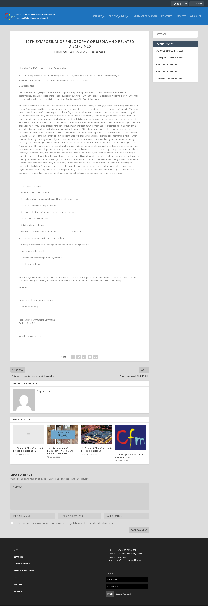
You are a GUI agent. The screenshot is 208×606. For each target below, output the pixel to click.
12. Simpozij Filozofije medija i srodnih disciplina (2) (28, 449)
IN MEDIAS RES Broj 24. (166, 71)
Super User (69, 51)
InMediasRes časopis (145, 16)
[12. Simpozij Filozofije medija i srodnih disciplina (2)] (28, 434)
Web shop (196, 16)
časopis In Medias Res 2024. (168, 78)
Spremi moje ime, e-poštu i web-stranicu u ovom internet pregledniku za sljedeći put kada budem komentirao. (64, 523)
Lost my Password (123, 594)
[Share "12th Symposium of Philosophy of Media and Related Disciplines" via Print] (95, 357)
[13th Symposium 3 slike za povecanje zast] (130, 437)
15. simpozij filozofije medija (169, 57)
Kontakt (166, 16)
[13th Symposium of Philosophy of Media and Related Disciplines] (62, 434)
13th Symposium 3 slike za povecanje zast (129, 455)
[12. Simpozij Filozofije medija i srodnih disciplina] (96, 434)
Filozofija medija (119, 16)
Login (110, 594)
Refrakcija (99, 16)
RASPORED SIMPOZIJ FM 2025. (169, 50)
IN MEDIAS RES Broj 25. (166, 64)
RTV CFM (181, 16)
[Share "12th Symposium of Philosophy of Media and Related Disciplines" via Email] (90, 357)
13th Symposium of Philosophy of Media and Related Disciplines (60, 451)
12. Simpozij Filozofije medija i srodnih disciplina (96, 449)
